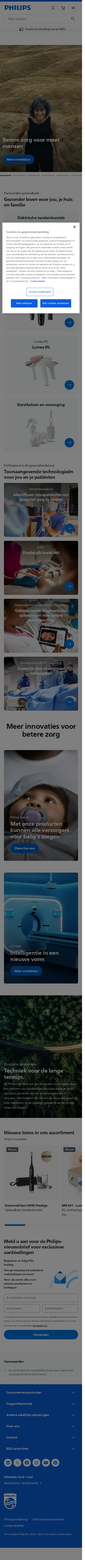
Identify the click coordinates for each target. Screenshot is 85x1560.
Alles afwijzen (24, 303)
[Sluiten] (74, 226)
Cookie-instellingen (40, 292)
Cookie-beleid (37, 281)
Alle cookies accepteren (55, 303)
